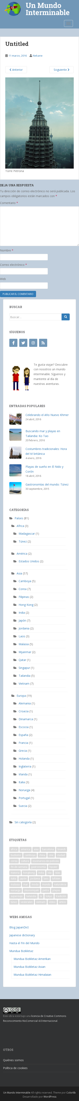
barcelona (48, 849)
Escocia (24, 727)
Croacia (24, 711)
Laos (22, 636)
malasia (15, 884)
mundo (46, 884)
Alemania (25, 703)
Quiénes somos (13, 1060)
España (23, 735)
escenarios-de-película (46, 861)
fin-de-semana (19, 867)
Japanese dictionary (22, 935)
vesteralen (27, 902)
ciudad (61, 855)
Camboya (25, 581)
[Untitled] (39, 123)
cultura (25, 861)
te (41, 896)
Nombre (6, 250)
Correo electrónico (13, 265)
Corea (23, 589)
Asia (19, 573)
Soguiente (61, 70)
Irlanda (23, 774)
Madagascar (27, 533)
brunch (62, 849)
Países (19, 518)
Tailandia (24, 676)
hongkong (29, 872)
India (22, 612)
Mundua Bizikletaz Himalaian (32, 974)
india (41, 872)
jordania (35, 878)
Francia (23, 743)
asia (36, 849)
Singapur (24, 668)
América (22, 553)
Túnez (23, 541)
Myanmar (25, 652)
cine (51, 855)
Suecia (23, 806)
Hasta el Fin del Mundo (24, 943)
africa (14, 849)
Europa (21, 696)
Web (3, 279)
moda (35, 884)
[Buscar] (66, 317)
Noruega (24, 790)
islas (57, 872)
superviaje (17, 896)
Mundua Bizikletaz (21, 951)
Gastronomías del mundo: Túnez (47, 484)
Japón (22, 620)
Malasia (24, 644)
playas (56, 890)
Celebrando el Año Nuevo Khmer (47, 415)
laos (46, 878)
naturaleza (60, 884)
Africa (20, 526)
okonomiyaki (31, 890)
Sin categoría (23, 822)
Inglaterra (25, 766)
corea (14, 861)
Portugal (24, 798)
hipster (53, 867)
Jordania (24, 628)
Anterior (17, 70)
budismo (16, 855)
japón (23, 878)
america (25, 849)
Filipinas (24, 597)
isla (49, 872)
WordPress (50, 1096)
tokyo (49, 896)
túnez (14, 902)
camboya (30, 855)
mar (25, 884)
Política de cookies (15, 1068)
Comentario (9, 203)
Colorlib (71, 1092)
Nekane (38, 55)
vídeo (52, 902)
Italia (22, 782)
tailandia (31, 896)
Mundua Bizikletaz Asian (29, 967)
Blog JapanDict (19, 927)
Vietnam (24, 683)
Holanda (24, 758)
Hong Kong (26, 605)
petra (46, 890)
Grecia (23, 751)
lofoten (56, 878)
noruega (15, 890)
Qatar (22, 660)
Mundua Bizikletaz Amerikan (32, 959)
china (42, 855)
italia (13, 878)
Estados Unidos (29, 561)
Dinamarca (26, 719)
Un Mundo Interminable (16, 1092)
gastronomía (38, 867)
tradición (61, 896)
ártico (62, 902)
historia (15, 872)
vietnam (40, 902)
